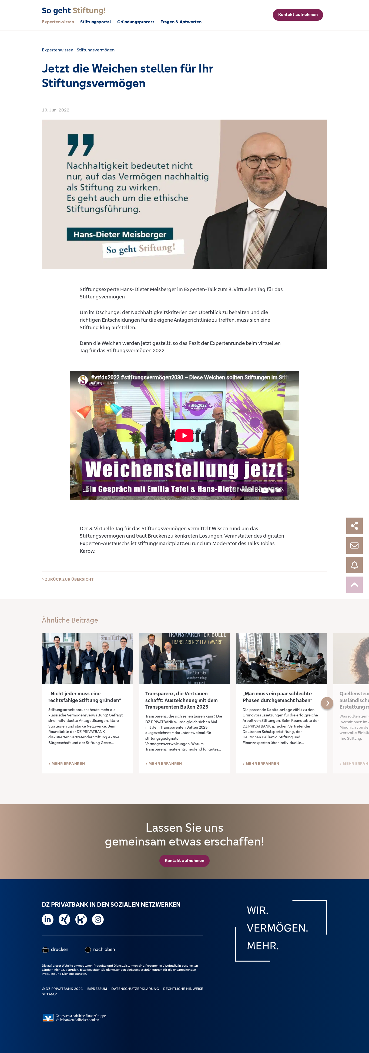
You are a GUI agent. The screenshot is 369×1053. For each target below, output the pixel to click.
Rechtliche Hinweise (183, 988)
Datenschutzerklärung (135, 988)
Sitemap (49, 994)
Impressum (97, 988)
